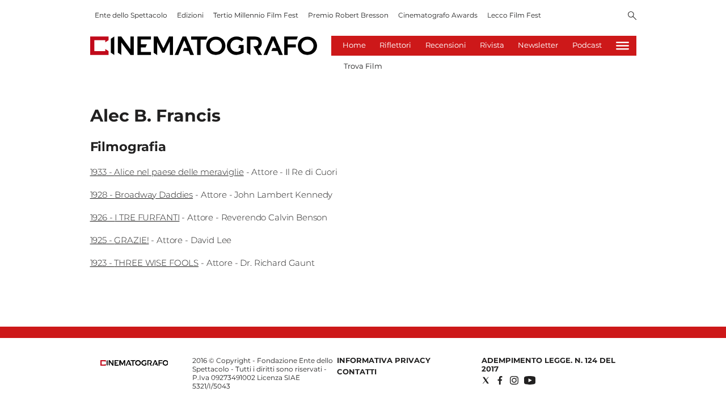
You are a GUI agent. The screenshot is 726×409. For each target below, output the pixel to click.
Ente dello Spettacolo (131, 15)
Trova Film (363, 65)
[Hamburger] (622, 45)
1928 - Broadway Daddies (141, 194)
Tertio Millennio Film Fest (255, 15)
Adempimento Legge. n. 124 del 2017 (548, 364)
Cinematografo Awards (438, 15)
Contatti (357, 371)
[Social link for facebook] (500, 380)
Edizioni (190, 15)
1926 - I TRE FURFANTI (135, 217)
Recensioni (445, 44)
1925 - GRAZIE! (119, 240)
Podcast (587, 44)
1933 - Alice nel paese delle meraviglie (167, 171)
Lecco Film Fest (514, 15)
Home (354, 44)
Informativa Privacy (383, 360)
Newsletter (538, 44)
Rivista (492, 44)
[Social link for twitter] (486, 380)
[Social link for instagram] (514, 380)
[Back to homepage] (134, 363)
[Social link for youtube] (529, 380)
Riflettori (395, 44)
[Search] (632, 16)
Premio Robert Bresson (348, 15)
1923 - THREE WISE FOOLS (144, 262)
